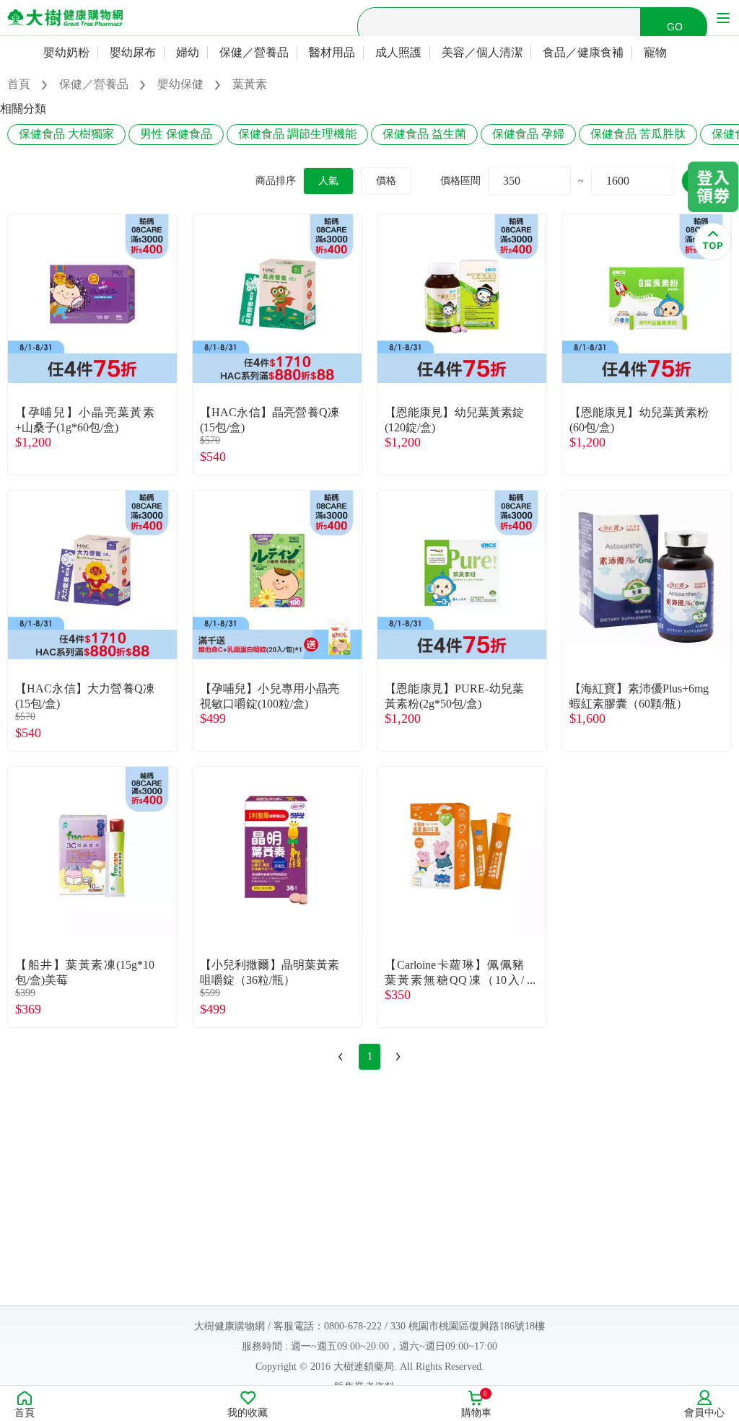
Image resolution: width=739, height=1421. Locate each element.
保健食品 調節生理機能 (297, 134)
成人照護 (398, 52)
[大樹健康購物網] (65, 17)
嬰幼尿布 (133, 52)
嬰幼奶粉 (66, 52)
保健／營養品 (254, 52)
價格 (386, 180)
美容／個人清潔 (482, 52)
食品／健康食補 (583, 52)
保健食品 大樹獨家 (66, 134)
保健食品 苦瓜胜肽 (638, 134)
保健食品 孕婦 (528, 134)
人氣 (328, 180)
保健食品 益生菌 (424, 134)
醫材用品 (332, 52)
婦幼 (187, 52)
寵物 (655, 52)
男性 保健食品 (176, 134)
